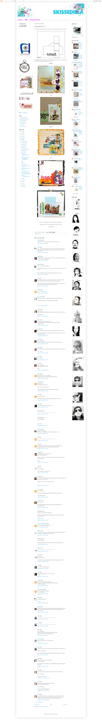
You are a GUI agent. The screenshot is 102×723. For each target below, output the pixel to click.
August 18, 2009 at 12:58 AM (42, 325)
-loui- (38, 394)
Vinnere (21, 126)
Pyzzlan (39, 580)
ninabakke (39, 264)
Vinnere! (22, 162)
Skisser (21, 122)
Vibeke (38, 309)
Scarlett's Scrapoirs (77, 71)
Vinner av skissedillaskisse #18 (25, 176)
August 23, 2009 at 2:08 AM (42, 535)
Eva (38, 466)
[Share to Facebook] (53, 232)
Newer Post (37, 704)
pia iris (38, 319)
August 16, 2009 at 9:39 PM (42, 274)
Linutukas (39, 500)
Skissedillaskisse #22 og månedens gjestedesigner (25, 158)
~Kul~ (80, 178)
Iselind (38, 452)
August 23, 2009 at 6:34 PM (42, 612)
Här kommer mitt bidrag (41, 291)
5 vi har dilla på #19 (25, 171)
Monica (38, 289)
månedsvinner (23, 120)
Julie (38, 363)
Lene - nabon (40, 296)
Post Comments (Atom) (43, 706)
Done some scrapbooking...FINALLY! (81, 94)
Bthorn (38, 347)
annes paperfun (40, 589)
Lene (38, 670)
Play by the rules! (35, 20)
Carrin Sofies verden (77, 186)
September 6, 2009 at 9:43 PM (43, 699)
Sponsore (22, 123)
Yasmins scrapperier (77, 42)
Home (51, 704)
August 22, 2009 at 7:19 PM (42, 527)
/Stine (38, 247)
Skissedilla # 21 (24, 164)
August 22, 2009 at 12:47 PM (42, 507)
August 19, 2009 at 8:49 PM (42, 407)
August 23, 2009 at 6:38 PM (42, 626)
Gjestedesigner (23, 117)
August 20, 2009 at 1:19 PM (42, 433)
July (22, 178)
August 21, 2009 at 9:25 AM (42, 440)
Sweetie (39, 601)
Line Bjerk (39, 382)
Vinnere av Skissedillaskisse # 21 (25, 154)
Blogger (56, 714)
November (23, 142)
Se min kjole (39, 351)
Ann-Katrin (39, 240)
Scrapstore (50, 61)
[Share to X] (51, 232)
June (22, 180)
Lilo (38, 437)
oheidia (38, 476)
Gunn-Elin (39, 429)
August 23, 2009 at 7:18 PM (42, 635)
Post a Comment (39, 702)
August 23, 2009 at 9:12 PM (42, 666)
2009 (21, 139)
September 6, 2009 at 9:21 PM (43, 690)
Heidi (38, 658)
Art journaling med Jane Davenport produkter (81, 56)
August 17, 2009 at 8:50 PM (42, 305)
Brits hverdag (76, 80)
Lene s (38, 489)
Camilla (38, 329)
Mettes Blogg (75, 140)
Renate (38, 606)
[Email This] (49, 232)
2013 (21, 133)
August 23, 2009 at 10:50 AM (42, 561)
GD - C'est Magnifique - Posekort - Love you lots (81, 152)
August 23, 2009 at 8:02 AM (42, 544)
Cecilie (38, 339)
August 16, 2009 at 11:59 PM (42, 286)
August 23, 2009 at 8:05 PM (42, 643)
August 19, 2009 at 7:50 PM (42, 400)
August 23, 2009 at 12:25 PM (42, 568)
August (22, 147)
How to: (20, 20)
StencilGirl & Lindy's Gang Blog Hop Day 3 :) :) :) (81, 65)
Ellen (38, 403)
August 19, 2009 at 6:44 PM (42, 390)
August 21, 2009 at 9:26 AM (42, 448)
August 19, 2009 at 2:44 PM (42, 378)
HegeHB (39, 256)
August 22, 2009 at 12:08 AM (42, 485)
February (23, 186)
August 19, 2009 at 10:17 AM (42, 359)
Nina (38, 356)
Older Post (65, 704)
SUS (21, 124)
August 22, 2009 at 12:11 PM (42, 497)
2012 (21, 134)
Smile (80, 121)
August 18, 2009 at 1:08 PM (42, 343)
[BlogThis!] (50, 232)
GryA (38, 615)
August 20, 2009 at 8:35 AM (42, 425)
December (23, 141)
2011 (21, 136)
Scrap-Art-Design (76, 158)
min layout (51, 405)
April (22, 183)
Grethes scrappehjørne (42, 523)
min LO (38, 641)
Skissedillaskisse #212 (81, 170)
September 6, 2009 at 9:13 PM (43, 677)
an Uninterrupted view (77, 62)
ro (37, 483)
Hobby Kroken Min (77, 149)
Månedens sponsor (23, 119)
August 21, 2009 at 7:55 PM (42, 462)
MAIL (26, 20)
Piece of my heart (76, 177)
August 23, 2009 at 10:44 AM (42, 551)
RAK (22, 161)
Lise (38, 565)
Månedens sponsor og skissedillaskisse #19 (25, 173)
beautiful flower (40, 518)
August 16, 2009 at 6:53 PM (42, 252)
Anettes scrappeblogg (77, 167)
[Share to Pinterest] (54, 232)
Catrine (38, 548)
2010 (21, 138)
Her (38, 358)
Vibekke (39, 530)
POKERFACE (40, 423)
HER (38, 532)
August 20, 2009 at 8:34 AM (42, 413)
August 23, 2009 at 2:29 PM (42, 576)
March (22, 184)
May (22, 181)
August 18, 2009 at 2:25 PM (42, 352)
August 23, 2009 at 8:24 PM (42, 654)
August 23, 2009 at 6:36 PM (42, 619)
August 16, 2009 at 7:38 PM (42, 260)
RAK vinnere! (23, 152)
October (22, 144)
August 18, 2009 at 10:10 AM (42, 335)
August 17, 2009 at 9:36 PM (42, 316)
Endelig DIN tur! (24, 150)
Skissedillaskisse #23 (25, 149)
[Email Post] (47, 232)
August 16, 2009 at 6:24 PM (42, 243)
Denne (38, 574)
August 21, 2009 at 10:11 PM (42, 472)
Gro (38, 278)
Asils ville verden (76, 100)
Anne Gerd (39, 638)
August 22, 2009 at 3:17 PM (42, 520)
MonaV (38, 373)
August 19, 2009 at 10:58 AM (42, 370)
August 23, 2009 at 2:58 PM (42, 585)
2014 (21, 131)
